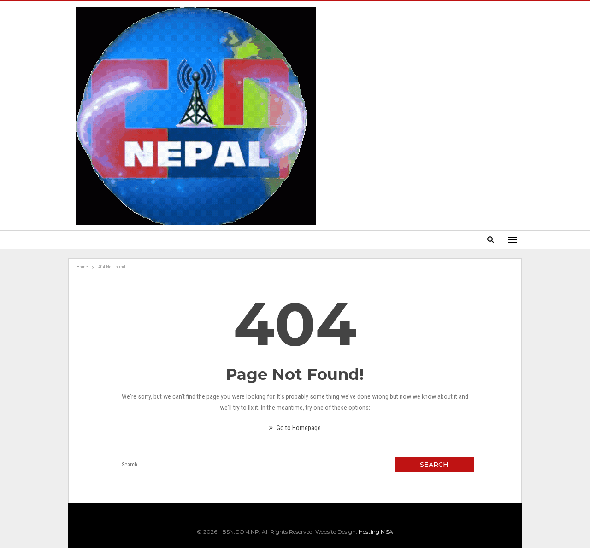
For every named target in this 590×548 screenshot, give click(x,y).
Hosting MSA (376, 531)
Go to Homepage (298, 427)
